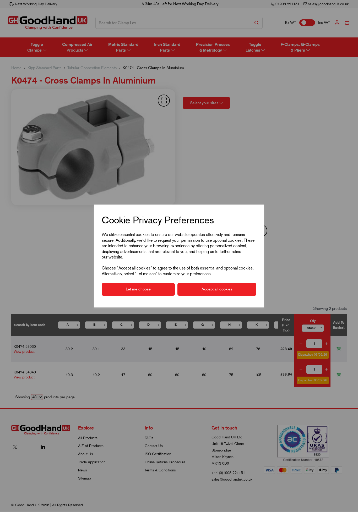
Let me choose (138, 289)
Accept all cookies (217, 289)
